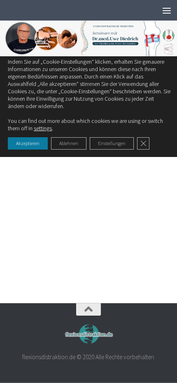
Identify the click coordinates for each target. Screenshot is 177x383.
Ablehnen (68, 143)
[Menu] (166, 10)
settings (43, 128)
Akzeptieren (28, 143)
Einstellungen (112, 143)
